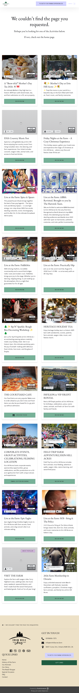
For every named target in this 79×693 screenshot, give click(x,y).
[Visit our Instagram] (19, 651)
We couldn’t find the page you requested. (22, 625)
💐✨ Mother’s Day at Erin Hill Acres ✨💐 (57, 85)
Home (4, 660)
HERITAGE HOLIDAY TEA (58, 326)
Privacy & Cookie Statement (39, 691)
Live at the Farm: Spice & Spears (19, 197)
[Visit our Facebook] (11, 651)
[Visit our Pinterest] (23, 651)
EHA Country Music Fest (16, 138)
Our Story (5, 667)
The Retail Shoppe (8, 670)
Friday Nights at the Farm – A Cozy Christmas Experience (58, 140)
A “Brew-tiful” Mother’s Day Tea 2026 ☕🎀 (18, 85)
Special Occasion (8, 672)
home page (49, 37)
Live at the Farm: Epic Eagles (17, 518)
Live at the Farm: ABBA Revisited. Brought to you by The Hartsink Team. (57, 200)
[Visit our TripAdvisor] (29, 651)
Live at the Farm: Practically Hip (59, 265)
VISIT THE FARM (13, 575)
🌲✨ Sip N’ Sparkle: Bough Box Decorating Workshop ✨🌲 (18, 330)
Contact (5, 677)
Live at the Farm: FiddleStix (17, 265)
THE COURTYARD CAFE (18, 394)
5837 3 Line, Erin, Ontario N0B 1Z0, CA (59, 647)
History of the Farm (9, 662)
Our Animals (6, 665)
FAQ (3, 674)
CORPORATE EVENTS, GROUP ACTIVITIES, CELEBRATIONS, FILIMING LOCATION (19, 456)
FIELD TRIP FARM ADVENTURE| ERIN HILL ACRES (58, 455)
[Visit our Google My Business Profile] (15, 651)
